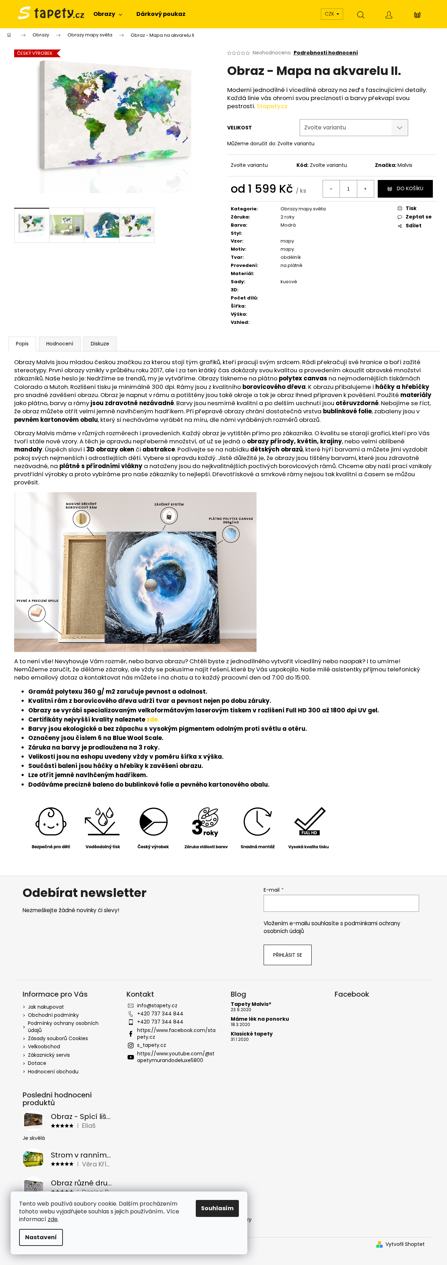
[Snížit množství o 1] (331, 188)
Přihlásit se (287, 954)
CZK (330, 13)
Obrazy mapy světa (303, 208)
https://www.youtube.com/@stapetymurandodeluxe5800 (175, 1057)
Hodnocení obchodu (53, 1071)
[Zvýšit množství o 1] (365, 188)
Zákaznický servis (49, 1055)
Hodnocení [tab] (59, 343)
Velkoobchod (44, 1046)
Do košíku (410, 188)
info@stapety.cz (157, 1005)
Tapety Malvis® (251, 1004)
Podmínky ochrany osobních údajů (63, 1026)
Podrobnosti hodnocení (326, 52)
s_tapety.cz (151, 1045)
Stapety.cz (272, 106)
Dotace (37, 1063)
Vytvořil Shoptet (405, 1244)
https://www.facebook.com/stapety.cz (176, 1033)
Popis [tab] (22, 343)
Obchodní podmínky (53, 1015)
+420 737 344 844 (160, 1013)
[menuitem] (107, 14)
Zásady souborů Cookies (58, 1038)
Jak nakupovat (46, 1006)
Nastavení (41, 1237)
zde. (153, 719)
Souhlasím (217, 1208)
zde (53, 1219)
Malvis (405, 165)
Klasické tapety (252, 1034)
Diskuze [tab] (100, 343)
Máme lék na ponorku (260, 1019)
